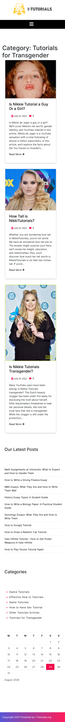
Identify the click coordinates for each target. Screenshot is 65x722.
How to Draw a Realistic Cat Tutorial (25, 532)
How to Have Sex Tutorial (25, 607)
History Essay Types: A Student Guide (26, 497)
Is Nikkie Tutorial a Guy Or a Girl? (28, 106)
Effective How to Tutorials (26, 597)
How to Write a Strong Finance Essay (26, 479)
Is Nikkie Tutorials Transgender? (24, 369)
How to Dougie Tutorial (18, 525)
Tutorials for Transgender (25, 617)
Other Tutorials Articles (24, 612)
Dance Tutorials (19, 591)
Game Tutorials (19, 602)
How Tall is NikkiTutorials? (21, 218)
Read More (15, 154)
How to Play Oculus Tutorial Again (24, 549)
